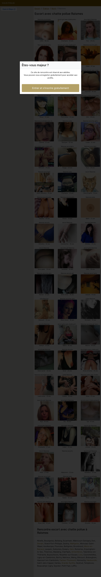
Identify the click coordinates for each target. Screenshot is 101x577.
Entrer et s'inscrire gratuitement (50, 88)
